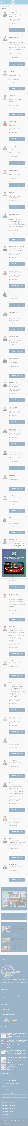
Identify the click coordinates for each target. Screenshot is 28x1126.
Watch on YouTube (14, 570)
